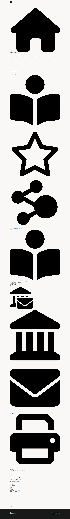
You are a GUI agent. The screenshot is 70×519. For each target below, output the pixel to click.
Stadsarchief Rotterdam (16, 490)
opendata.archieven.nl (12, 517)
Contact (57, 1)
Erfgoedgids (45, 1)
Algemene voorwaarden (23, 517)
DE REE (18, 517)
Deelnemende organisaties (58, 514)
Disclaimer (41, 517)
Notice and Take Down (32, 517)
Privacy (27, 517)
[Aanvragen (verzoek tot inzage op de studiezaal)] (35, 100)
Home (38, 1)
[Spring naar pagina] (18, 71)
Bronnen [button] (41, 1)
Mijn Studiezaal (50, 1)
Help (54, 1)
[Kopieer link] (17, 468)
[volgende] (11, 69)
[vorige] (11, 60)
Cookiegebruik (37, 517)
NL (59, 1)
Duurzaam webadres (12, 465)
